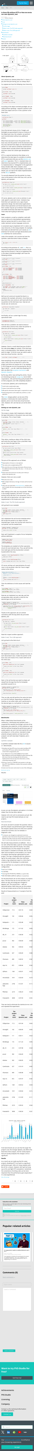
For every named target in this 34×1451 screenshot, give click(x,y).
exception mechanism (19, 370)
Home (2, 7)
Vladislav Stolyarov (9, 18)
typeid (6, 161)
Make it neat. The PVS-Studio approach (13, 28)
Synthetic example (7, 34)
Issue (3, 22)
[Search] (3, 1427)
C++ (11, 7)
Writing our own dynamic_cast (9, 24)
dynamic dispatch (6, 372)
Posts (7, 7)
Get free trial (17, 1378)
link (24, 744)
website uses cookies (13, 1440)
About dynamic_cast (7, 20)
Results (4, 39)
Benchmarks (5, 32)
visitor (6, 397)
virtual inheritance (19, 485)
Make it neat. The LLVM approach (11, 30)
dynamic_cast (27, 159)
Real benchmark (7, 37)
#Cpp (2, 1177)
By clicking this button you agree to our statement (17, 1215)
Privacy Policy (24, 1215)
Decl (30, 230)
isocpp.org (20, 377)
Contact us (7, 1414)
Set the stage (6, 26)
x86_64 (8, 172)
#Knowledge (6, 1177)
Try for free (23, 3)
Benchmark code (5, 770)
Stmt (2, 234)
